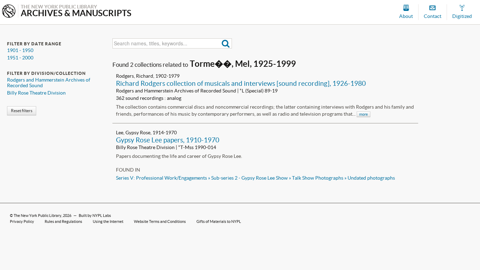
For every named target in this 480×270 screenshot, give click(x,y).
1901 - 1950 (20, 50)
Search (226, 43)
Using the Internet (108, 221)
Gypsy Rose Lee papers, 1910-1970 (167, 140)
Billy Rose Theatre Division (36, 93)
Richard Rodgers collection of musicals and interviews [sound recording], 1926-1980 (241, 83)
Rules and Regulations (63, 221)
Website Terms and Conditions (160, 221)
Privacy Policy (22, 221)
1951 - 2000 (20, 57)
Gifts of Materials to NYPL (218, 221)
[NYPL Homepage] (8, 11)
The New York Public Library (37, 215)
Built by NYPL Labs (95, 215)
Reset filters (21, 110)
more (363, 114)
